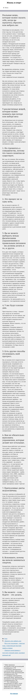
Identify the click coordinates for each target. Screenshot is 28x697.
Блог (5, 638)
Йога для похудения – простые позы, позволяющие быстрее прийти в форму (13, 646)
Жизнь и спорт (14, 3)
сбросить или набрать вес (12, 641)
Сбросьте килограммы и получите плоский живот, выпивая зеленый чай (13, 653)
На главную (14, 693)
